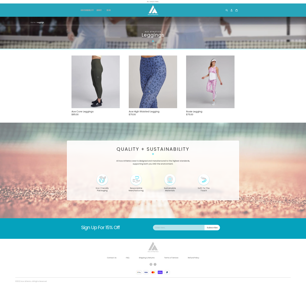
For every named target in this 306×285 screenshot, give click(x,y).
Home (33, 22)
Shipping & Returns (147, 258)
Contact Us (111, 258)
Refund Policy (193, 258)
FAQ (127, 258)
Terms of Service (171, 258)
